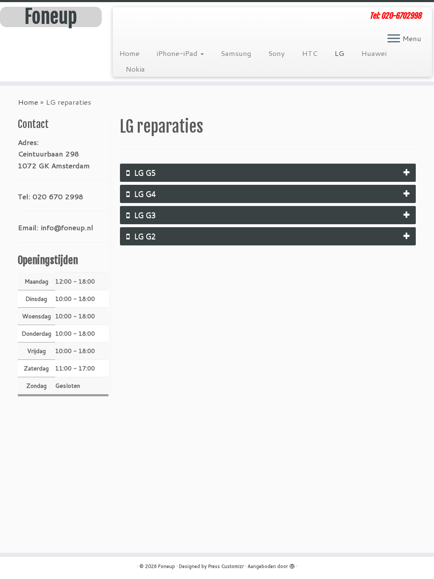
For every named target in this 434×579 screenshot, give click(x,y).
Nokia (135, 69)
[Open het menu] (393, 39)
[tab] (268, 173)
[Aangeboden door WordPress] (292, 565)
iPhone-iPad (178, 53)
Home (129, 53)
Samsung (236, 53)
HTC (309, 53)
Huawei (374, 53)
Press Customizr (226, 566)
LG (339, 53)
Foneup (51, 17)
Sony (276, 53)
